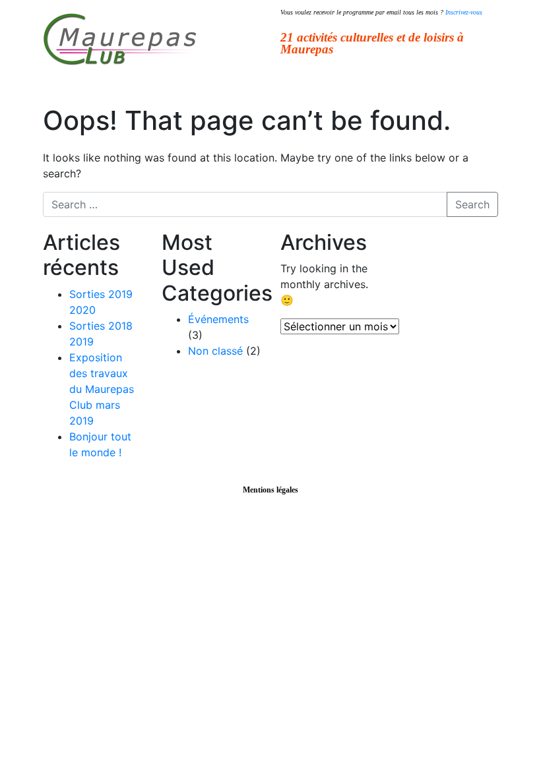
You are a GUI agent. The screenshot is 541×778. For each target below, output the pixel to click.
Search (472, 204)
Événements (218, 319)
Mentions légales (270, 489)
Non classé (215, 350)
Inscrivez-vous (463, 12)
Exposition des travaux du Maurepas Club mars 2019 (101, 389)
